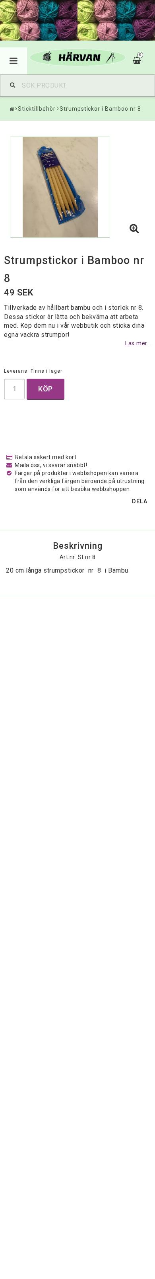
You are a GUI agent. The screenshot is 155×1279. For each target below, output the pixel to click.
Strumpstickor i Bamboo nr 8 (100, 109)
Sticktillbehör (37, 109)
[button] (134, 229)
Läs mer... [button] (138, 343)
